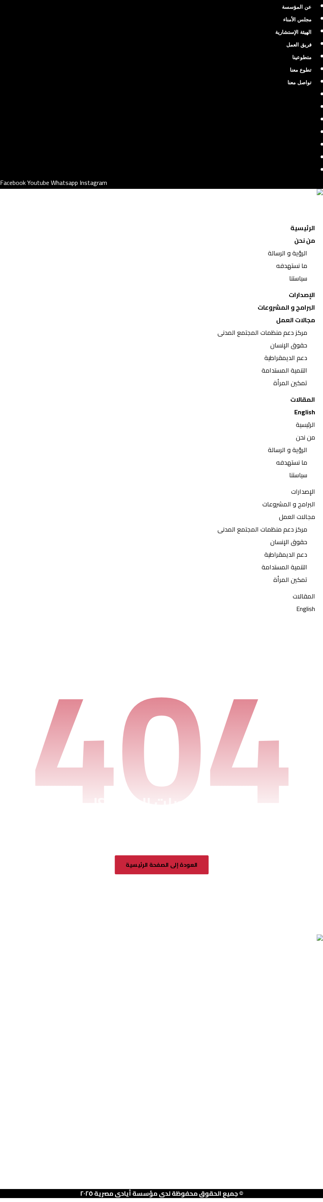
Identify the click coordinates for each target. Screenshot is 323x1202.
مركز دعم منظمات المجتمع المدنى (262, 332)
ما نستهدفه (291, 265)
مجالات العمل (295, 320)
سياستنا (298, 278)
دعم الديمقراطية (285, 358)
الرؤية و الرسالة (287, 253)
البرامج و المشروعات (286, 307)
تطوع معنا (301, 70)
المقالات (302, 399)
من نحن (304, 240)
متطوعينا (302, 57)
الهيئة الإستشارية (293, 32)
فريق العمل (299, 45)
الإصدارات (302, 295)
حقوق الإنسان (288, 345)
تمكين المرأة (290, 383)
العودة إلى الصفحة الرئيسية (162, 865)
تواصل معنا (300, 82)
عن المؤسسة (297, 7)
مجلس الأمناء (297, 19)
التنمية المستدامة (284, 370)
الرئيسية (302, 228)
